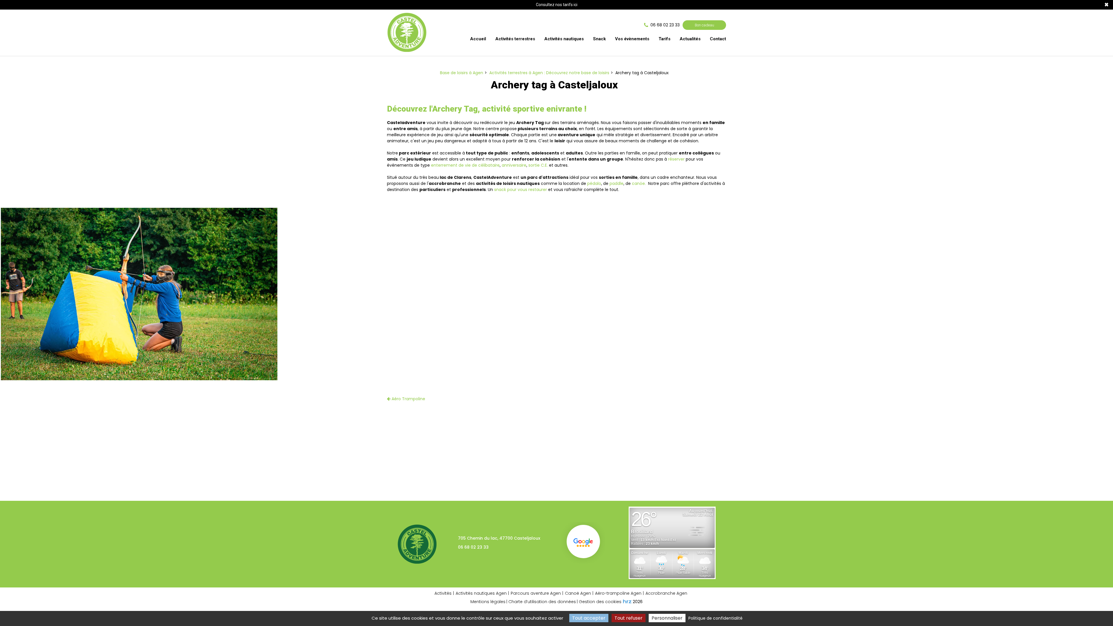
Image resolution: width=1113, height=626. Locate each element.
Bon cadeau (704, 25)
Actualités (690, 38)
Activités (443, 593)
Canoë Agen (578, 593)
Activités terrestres (515, 38)
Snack (599, 38)
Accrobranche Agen (666, 593)
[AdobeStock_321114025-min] (139, 294)
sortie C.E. (538, 165)
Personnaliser (667, 618)
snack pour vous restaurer (520, 189)
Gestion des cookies (600, 602)
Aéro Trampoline (407, 399)
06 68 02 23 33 (473, 547)
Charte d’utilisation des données (542, 602)
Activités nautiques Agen (481, 593)
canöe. (639, 183)
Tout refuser (628, 618)
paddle (616, 183)
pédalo (594, 183)
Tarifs (664, 38)
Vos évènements (632, 38)
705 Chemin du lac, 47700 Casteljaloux (499, 538)
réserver (676, 159)
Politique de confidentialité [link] (715, 618)
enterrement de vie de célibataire (465, 165)
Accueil (478, 38)
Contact (718, 38)
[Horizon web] (627, 601)
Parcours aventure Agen (536, 593)
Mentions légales (487, 602)
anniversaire (514, 165)
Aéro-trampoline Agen (618, 593)
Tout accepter (588, 618)
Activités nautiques (564, 38)
